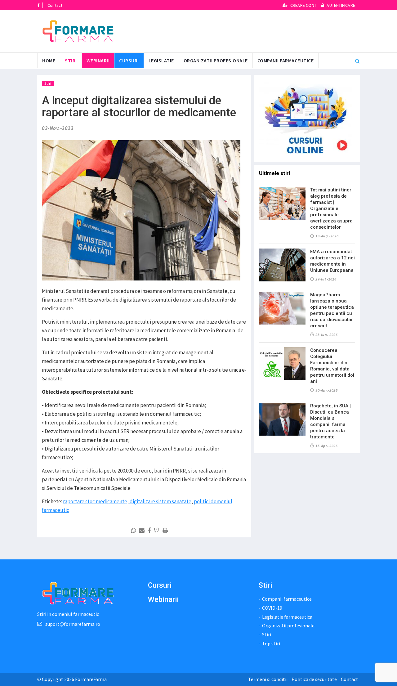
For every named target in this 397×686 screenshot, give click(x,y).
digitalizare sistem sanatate (160, 501)
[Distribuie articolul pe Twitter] (158, 530)
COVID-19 (272, 608)
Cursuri (160, 585)
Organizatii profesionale (216, 60)
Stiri (71, 60)
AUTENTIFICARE (340, 5)
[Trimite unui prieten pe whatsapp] (134, 530)
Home (48, 60)
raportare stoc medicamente (95, 501)
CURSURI (129, 60)
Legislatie (161, 60)
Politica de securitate (314, 679)
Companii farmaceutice (285, 60)
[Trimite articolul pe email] (143, 530)
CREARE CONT (303, 5)
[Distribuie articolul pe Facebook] (150, 530)
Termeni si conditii (268, 679)
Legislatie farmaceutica (287, 617)
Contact (54, 5)
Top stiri (271, 643)
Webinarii (98, 60)
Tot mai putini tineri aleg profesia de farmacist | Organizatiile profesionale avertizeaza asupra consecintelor (331, 208)
